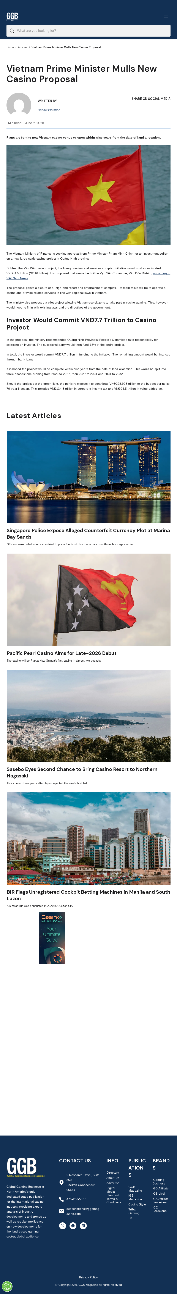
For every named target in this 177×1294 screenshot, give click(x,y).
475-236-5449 (76, 1199)
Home (10, 47)
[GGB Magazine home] (12, 17)
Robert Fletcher (49, 109)
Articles (23, 47)
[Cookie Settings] (7, 1286)
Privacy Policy (88, 1277)
